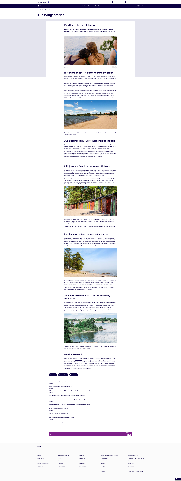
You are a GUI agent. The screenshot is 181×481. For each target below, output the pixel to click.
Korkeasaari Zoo (99, 284)
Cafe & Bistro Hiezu (77, 85)
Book (84, 5)
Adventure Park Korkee (71, 282)
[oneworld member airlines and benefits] (48, 2)
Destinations (48, 9)
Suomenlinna (81, 302)
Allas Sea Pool (78, 360)
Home (38, 9)
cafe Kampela (82, 153)
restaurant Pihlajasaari (102, 173)
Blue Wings (42, 9)
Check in (97, 5)
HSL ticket (99, 346)
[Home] (41, 2)
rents (100, 219)
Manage (90, 5)
